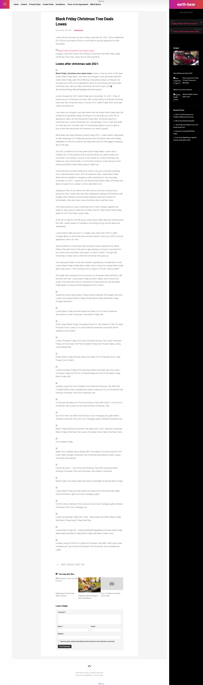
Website (60, 634)
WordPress (88, 675)
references (78, 30)
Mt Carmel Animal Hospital (184, 121)
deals (77, 564)
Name (60, 626)
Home (16, 4)
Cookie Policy (48, 4)
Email (93, 626)
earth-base (186, 4)
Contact (24, 4)
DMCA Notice (95, 4)
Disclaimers (60, 4)
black (63, 564)
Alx (102, 675)
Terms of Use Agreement (77, 4)
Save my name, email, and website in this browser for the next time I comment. (87, 641)
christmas (70, 564)
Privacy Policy (34, 4)
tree (82, 564)
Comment (62, 612)
